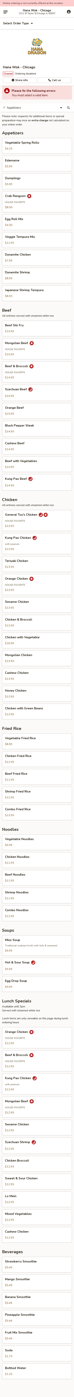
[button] (37, 145)
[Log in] (69, 12)
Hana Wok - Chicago (37, 10)
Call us (56, 80)
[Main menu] (5, 11)
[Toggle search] (68, 107)
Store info (21, 80)
